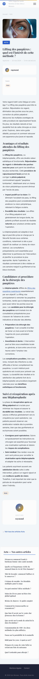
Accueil (5, 14)
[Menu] (34, 4)
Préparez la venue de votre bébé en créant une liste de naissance (18, 646)
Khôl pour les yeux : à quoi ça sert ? (18, 640)
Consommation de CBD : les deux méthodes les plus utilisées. (17, 629)
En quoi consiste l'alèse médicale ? (18, 588)
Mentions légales (15, 668)
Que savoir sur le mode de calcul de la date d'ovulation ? (19, 621)
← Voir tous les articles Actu (14, 532)
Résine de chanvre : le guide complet (19, 601)
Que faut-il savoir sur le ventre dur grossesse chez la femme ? (18, 614)
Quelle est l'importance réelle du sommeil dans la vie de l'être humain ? (19, 568)
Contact (27, 668)
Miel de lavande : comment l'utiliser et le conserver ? (19, 575)
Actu (10, 14)
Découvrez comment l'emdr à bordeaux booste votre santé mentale (19, 560)
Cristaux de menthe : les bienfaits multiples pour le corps (17, 582)
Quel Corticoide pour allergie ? (16, 652)
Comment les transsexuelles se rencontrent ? (16, 607)
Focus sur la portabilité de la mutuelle (19, 635)
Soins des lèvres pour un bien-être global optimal (18, 594)
